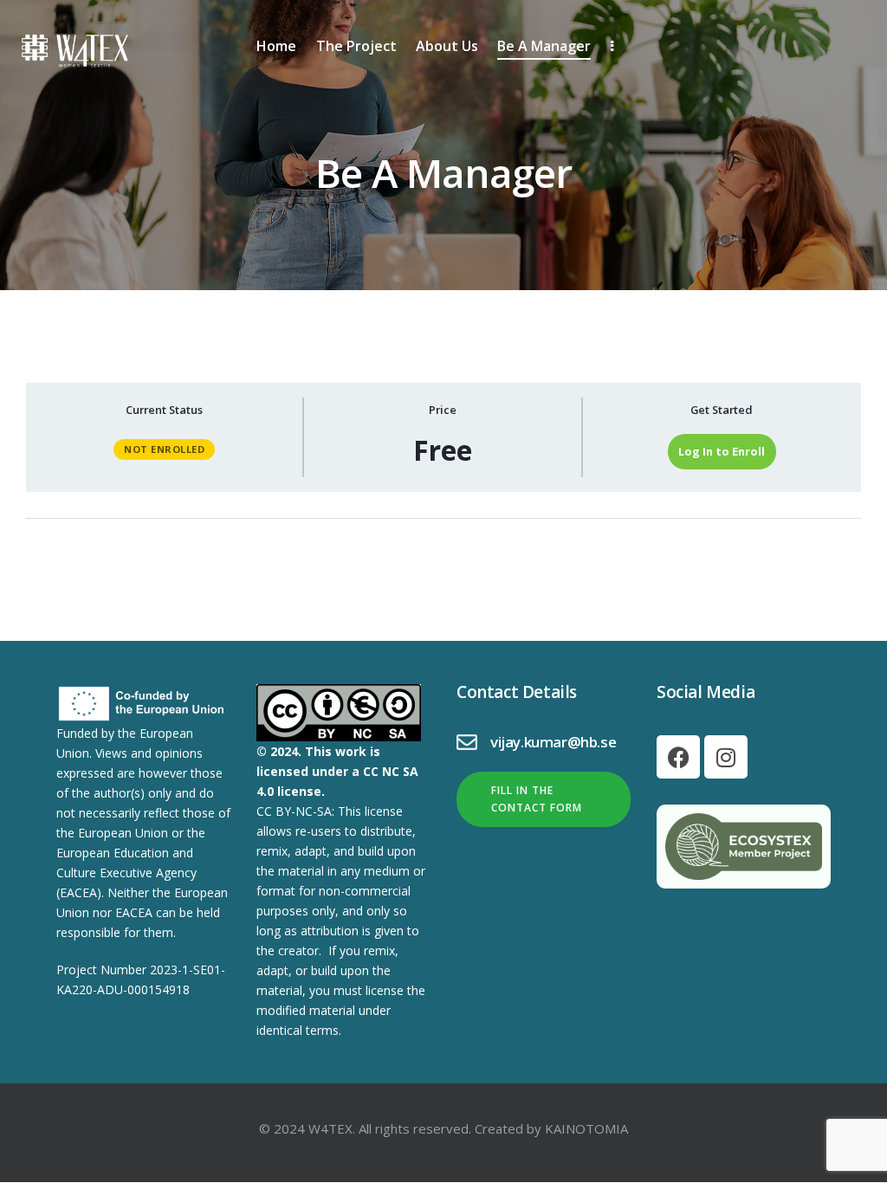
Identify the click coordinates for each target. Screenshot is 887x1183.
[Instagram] (726, 757)
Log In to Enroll (721, 451)
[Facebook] (678, 757)
